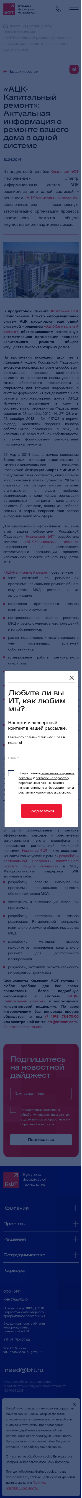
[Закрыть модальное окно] (71, 678)
